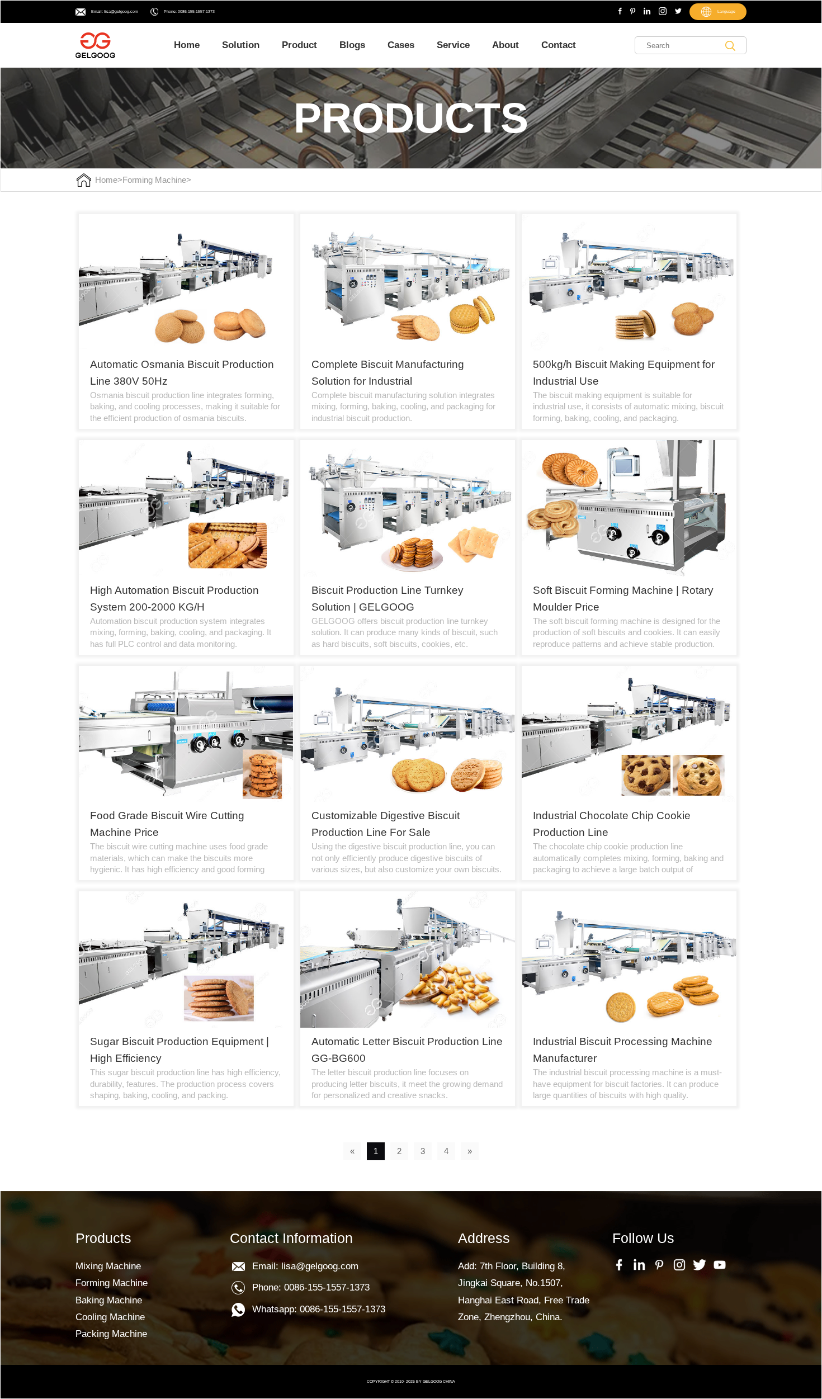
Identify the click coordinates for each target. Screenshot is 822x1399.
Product (299, 45)
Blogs (352, 45)
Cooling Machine (110, 1317)
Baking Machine (108, 1300)
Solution (240, 45)
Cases (401, 45)
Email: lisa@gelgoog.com (114, 11)
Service (453, 45)
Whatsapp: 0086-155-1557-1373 (318, 1309)
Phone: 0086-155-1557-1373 (189, 11)
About (505, 45)
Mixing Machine (108, 1266)
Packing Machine (111, 1334)
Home (187, 45)
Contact (558, 45)
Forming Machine (154, 180)
